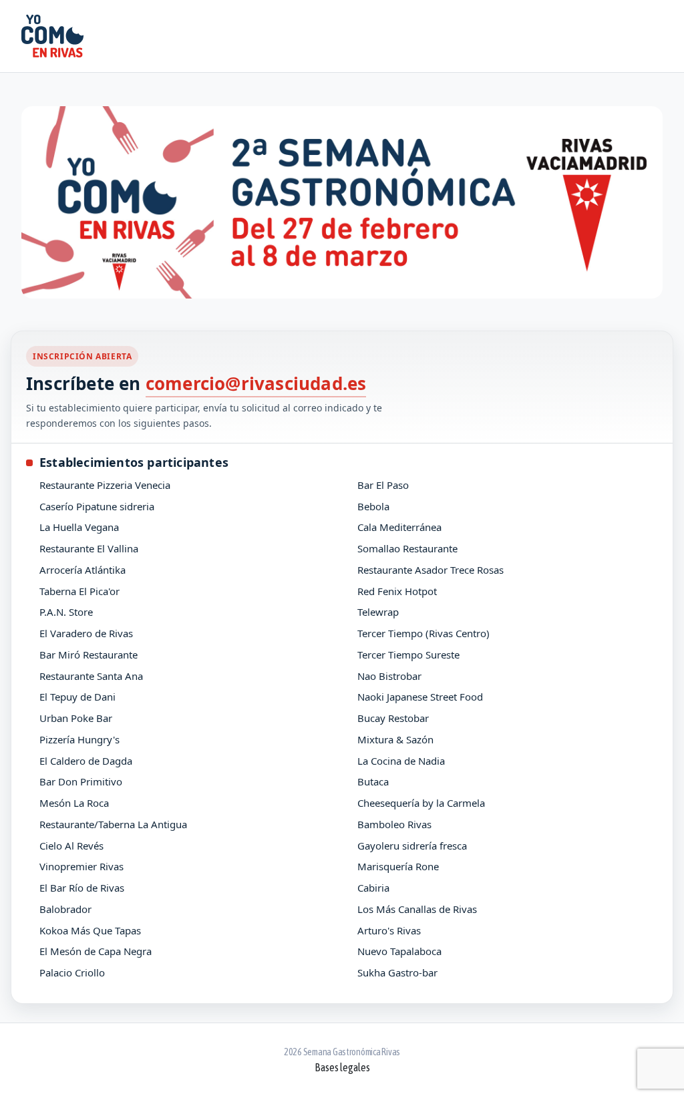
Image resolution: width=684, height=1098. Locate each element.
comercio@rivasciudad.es (256, 383)
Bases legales (342, 1067)
